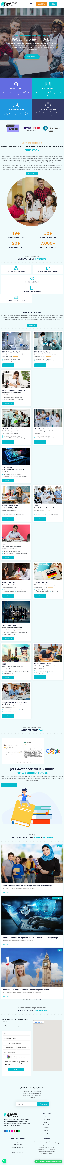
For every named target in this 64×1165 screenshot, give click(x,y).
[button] (31, 4)
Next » (40, 999)
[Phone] (4, 1161)
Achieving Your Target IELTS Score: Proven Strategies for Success (26, 990)
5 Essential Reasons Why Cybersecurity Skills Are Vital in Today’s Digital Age (30, 938)
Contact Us (8, 785)
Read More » (6, 892)
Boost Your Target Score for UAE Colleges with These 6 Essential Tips (27, 886)
